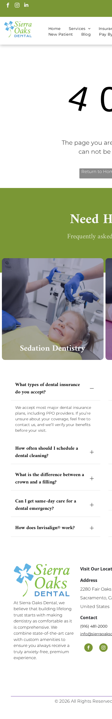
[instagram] (17, 5)
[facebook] (7, 5)
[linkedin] (26, 5)
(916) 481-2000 (93, 626)
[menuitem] (54, 29)
